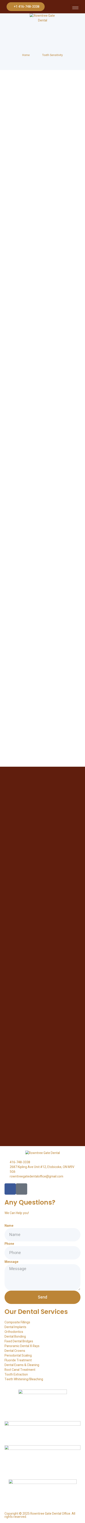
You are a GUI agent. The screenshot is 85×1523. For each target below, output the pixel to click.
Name (9, 1225)
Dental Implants (15, 1327)
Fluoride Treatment (18, 1360)
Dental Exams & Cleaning (22, 1365)
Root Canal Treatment (20, 1369)
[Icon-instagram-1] (21, 1189)
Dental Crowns (15, 1350)
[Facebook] (10, 1189)
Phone (9, 1243)
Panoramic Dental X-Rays (22, 1346)
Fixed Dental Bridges (19, 1341)
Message (11, 1261)
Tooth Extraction (16, 1374)
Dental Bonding (15, 1336)
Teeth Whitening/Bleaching (24, 1379)
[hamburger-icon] (75, 8)
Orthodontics (14, 1331)
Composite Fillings (17, 1322)
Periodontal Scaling (18, 1355)
